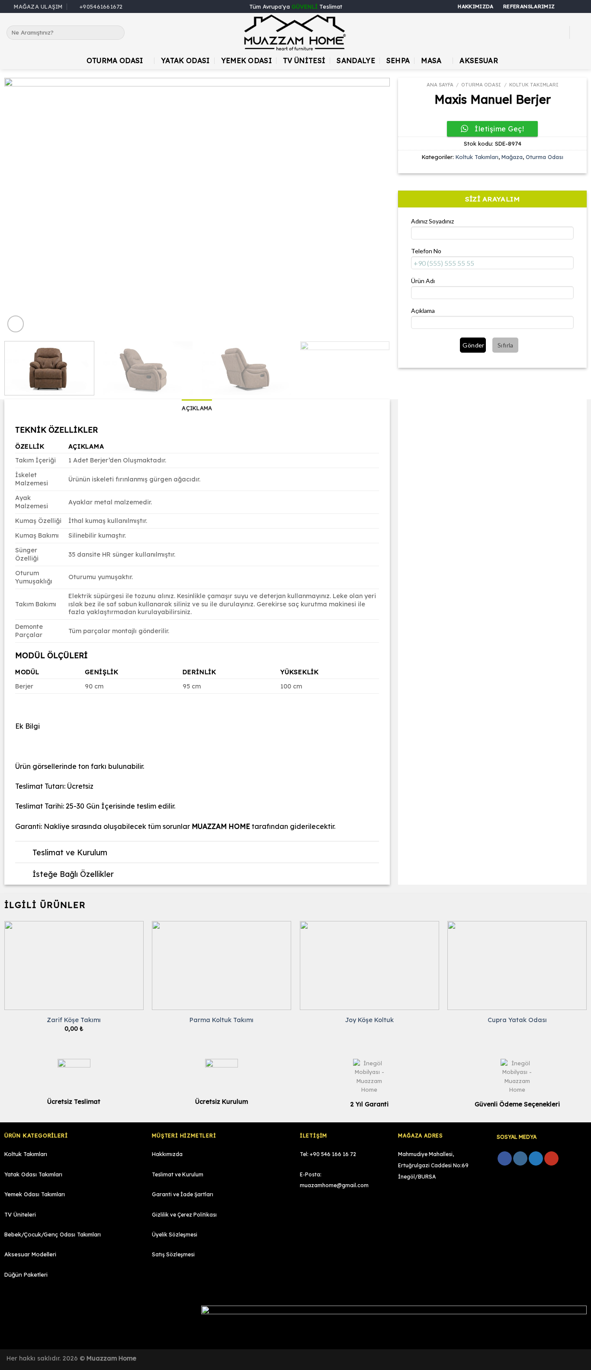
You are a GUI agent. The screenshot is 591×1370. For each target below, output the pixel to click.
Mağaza (512, 156)
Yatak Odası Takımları (33, 1174)
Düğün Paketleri (26, 1274)
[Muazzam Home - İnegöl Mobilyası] (295, 32)
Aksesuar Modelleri (30, 1254)
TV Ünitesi (304, 60)
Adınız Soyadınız (432, 221)
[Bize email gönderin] (580, 7)
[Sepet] (580, 32)
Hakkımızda (167, 1154)
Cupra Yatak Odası (517, 1020)
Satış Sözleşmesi (173, 1254)
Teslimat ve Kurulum (177, 1174)
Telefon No (426, 251)
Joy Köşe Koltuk (369, 1020)
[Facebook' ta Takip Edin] (563, 7)
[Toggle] (23, 853)
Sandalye (356, 60)
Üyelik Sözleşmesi (174, 1234)
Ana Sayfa (440, 85)
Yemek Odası (246, 60)
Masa (431, 60)
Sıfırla (506, 345)
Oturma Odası (115, 60)
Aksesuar (478, 60)
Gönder (474, 345)
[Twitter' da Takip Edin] (536, 1158)
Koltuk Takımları (534, 85)
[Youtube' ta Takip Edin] (551, 1158)
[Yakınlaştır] (15, 323)
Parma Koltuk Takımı (222, 1020)
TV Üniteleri (20, 1214)
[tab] (197, 408)
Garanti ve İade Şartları (182, 1194)
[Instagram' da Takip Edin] (572, 7)
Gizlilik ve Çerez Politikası (184, 1214)
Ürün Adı (423, 280)
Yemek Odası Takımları (34, 1194)
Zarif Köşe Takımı (74, 1020)
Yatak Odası (185, 60)
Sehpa (398, 60)
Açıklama (423, 310)
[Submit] (116, 32)
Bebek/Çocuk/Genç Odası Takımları (52, 1234)
